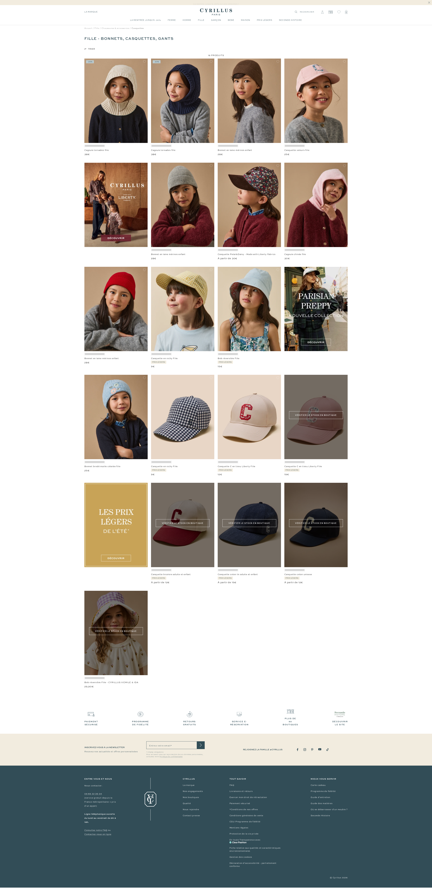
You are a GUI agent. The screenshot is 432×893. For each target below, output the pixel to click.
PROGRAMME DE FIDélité (140, 723)
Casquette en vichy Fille (164, 358)
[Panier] (346, 12)
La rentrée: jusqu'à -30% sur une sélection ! (216, 2)
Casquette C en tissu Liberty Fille (236, 466)
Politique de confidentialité (171, 757)
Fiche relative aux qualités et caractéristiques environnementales (255, 849)
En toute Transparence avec (245, 839)
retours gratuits (189, 723)
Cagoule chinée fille (295, 254)
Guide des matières (321, 803)
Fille (201, 20)
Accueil (88, 28)
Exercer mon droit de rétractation (248, 797)
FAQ (232, 785)
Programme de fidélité (323, 791)
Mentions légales (239, 827)
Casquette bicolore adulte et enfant (171, 574)
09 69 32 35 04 (93, 793)
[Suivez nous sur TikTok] (327, 749)
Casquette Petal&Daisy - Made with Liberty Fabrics (247, 254)
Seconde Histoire (320, 815)
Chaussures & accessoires (115, 28)
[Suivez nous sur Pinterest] (312, 749)
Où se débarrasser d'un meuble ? (329, 809)
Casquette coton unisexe (298, 574)
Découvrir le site (340, 723)
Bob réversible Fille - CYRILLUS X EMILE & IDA (111, 682)
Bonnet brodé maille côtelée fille (102, 466)
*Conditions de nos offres (244, 809)
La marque (91, 12)
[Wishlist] (339, 12)
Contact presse (191, 815)
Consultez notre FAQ (95, 830)
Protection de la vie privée (244, 833)
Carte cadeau (318, 785)
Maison (245, 20)
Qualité (187, 803)
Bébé (231, 20)
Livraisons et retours (241, 791)
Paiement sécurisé (240, 803)
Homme (187, 20)
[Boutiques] (330, 12)
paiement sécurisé (91, 723)
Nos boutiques (191, 797)
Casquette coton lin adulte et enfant (238, 574)
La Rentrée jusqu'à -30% (145, 20)
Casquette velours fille (296, 150)
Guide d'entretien (320, 797)
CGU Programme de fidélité (245, 821)
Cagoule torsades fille (96, 150)
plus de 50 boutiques (290, 721)
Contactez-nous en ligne (97, 834)
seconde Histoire (290, 20)
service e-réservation (239, 723)
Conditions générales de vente (246, 815)
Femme (172, 20)
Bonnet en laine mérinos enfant (235, 150)
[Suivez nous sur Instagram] (304, 749)
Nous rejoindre (191, 809)
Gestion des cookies (241, 857)
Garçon (216, 20)
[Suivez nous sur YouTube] (319, 749)
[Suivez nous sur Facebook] (297, 749)
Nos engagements (193, 791)
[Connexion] (322, 12)
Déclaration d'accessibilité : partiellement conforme (253, 865)
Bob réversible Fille (228, 358)
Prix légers (264, 20)
